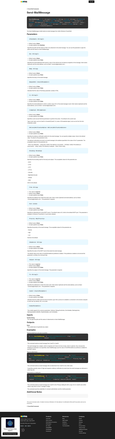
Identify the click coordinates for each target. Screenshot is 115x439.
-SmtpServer (81, 19)
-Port (60, 24)
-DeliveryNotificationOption (52, 22)
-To (42, 19)
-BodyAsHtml (66, 20)
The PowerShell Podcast (10, 433)
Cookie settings (82, 433)
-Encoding (37, 24)
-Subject (54, 19)
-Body (67, 19)
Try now (91, 1)
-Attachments (39, 20)
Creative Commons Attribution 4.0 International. (51, 402)
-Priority (70, 24)
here (31, 403)
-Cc (72, 20)
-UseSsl (36, 25)
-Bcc (52, 20)
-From (50, 24)
